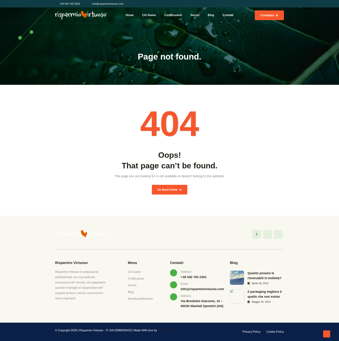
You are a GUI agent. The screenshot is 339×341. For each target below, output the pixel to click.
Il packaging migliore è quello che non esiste (265, 294)
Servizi (194, 15)
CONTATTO (165, 330)
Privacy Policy (251, 331)
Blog (211, 15)
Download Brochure (140, 298)
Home (130, 15)
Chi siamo (149, 15)
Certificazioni (173, 15)
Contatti (228, 15)
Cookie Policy (275, 331)
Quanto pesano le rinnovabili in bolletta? (264, 275)
